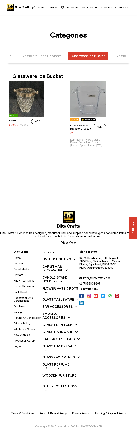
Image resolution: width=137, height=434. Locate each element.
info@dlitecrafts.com (96, 278)
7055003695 (92, 283)
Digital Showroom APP (86, 426)
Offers (133, 226)
